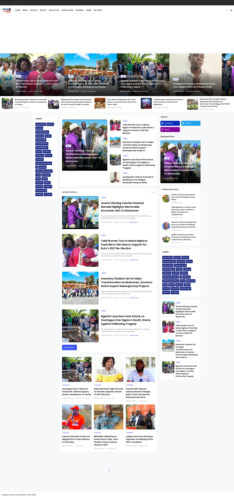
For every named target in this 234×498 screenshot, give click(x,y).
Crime (48, 136)
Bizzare (39, 128)
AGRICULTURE (67, 10)
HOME (17, 10)
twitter (188, 123)
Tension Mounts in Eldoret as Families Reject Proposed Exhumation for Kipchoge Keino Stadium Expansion (49, 3)
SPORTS (43, 10)
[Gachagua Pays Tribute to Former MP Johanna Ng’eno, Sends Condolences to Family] (192, 103)
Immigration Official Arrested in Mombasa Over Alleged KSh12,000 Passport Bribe (138, 180)
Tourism (48, 194)
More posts (69, 347)
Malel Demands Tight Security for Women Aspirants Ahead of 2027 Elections (108, 392)
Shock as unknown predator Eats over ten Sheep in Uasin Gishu (183, 197)
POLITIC (39, 186)
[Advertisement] (117, 35)
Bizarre (50, 124)
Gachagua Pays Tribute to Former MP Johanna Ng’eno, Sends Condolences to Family (216, 102)
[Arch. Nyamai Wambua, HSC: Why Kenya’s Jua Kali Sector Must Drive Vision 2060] (53, 103)
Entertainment (41, 144)
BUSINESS (79, 10)
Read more (134, 222)
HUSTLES (39, 159)
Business (39, 136)
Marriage (46, 175)
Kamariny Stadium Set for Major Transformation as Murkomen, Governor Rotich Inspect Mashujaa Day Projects (36, 83)
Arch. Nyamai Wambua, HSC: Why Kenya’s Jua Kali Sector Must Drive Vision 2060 (75, 102)
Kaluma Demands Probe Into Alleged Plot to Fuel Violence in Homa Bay (76, 439)
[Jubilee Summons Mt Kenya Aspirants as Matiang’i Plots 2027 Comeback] (140, 416)
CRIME (88, 10)
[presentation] (6, 74)
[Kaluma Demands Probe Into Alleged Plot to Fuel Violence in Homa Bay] (77, 416)
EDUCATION (54, 10)
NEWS (4, 3)
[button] (227, 10)
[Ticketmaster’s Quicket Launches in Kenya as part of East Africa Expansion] (99, 103)
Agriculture (40, 124)
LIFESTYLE (33, 10)
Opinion (39, 183)
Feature (47, 151)
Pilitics (47, 183)
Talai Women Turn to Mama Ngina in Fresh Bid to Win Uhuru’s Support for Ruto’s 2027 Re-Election (124, 244)
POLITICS (47, 186)
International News (43, 163)
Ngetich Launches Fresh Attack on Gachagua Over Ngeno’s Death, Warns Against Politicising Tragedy (90, 83)
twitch (167, 129)
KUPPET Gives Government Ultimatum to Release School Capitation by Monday (183, 237)
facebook (169, 123)
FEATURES (98, 10)
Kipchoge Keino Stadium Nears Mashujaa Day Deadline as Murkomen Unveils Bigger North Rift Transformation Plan (169, 103)
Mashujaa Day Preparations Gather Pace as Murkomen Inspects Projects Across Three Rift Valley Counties (30, 102)
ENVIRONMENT (41, 147)
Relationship (41, 190)
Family (38, 151)
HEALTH (48, 155)
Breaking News (42, 132)
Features (39, 155)
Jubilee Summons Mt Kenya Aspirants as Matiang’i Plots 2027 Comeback (139, 439)
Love (38, 175)
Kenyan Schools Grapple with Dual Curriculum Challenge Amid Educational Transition (183, 224)
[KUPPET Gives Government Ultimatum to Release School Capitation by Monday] (166, 239)
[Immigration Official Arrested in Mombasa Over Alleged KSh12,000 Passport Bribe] (115, 177)
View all (152, 192)
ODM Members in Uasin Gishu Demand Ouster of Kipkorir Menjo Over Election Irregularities (183, 211)
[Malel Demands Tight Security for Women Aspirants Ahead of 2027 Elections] (108, 369)
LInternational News (44, 171)
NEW (38, 179)
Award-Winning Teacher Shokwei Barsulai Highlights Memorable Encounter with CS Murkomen (194, 83)
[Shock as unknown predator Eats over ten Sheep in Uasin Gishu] (166, 198)
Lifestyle (42, 167)
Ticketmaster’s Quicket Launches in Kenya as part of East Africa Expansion (122, 102)
